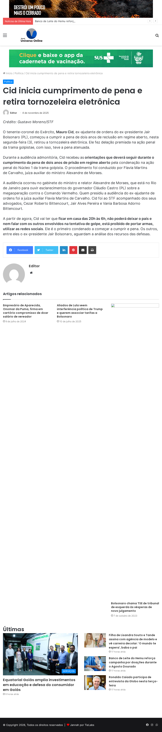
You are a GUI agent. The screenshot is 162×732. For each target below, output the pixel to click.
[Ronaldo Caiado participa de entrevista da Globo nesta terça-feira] (95, 682)
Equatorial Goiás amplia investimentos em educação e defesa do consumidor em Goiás (39, 684)
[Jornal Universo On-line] (31, 35)
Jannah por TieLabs (82, 724)
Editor (13, 112)
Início (8, 73)
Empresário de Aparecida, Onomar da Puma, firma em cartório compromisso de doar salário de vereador (25, 311)
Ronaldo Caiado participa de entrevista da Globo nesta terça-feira (133, 681)
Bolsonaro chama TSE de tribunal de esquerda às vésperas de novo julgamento (135, 607)
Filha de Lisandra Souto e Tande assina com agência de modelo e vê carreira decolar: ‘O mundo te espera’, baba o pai (133, 641)
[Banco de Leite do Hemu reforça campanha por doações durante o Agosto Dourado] (95, 663)
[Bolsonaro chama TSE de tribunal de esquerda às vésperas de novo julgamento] (135, 452)
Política (19, 73)
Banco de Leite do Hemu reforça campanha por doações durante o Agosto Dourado (86, 21)
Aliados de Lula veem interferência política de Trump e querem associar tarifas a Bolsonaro (80, 311)
